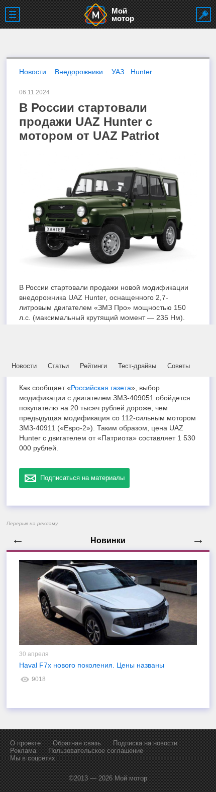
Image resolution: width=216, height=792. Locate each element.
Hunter (141, 72)
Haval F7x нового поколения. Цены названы (91, 665)
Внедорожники (79, 72)
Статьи (58, 366)
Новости (24, 366)
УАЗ (118, 72)
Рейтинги (93, 366)
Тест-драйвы (137, 366)
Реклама (23, 750)
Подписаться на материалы (80, 478)
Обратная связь (77, 743)
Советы (178, 366)
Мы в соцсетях (32, 758)
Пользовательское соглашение (95, 750)
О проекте (25, 743)
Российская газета (101, 388)
